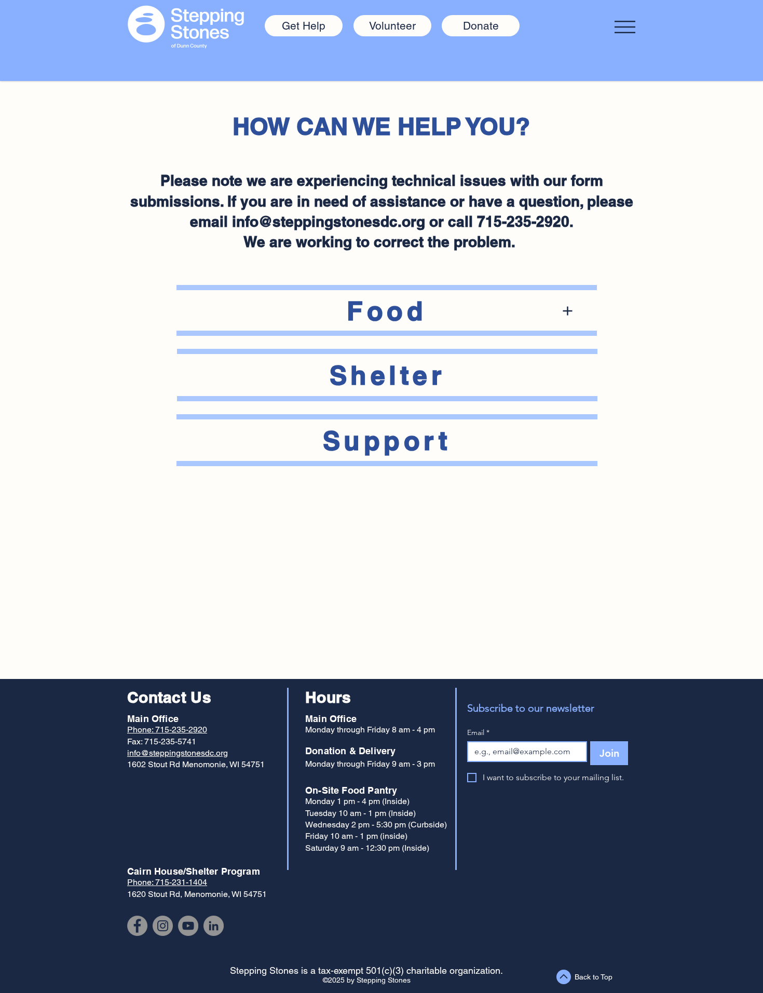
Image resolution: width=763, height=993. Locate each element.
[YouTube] (188, 926)
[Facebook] (137, 926)
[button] (625, 27)
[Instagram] (163, 926)
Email (478, 732)
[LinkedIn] (213, 926)
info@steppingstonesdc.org (328, 221)
